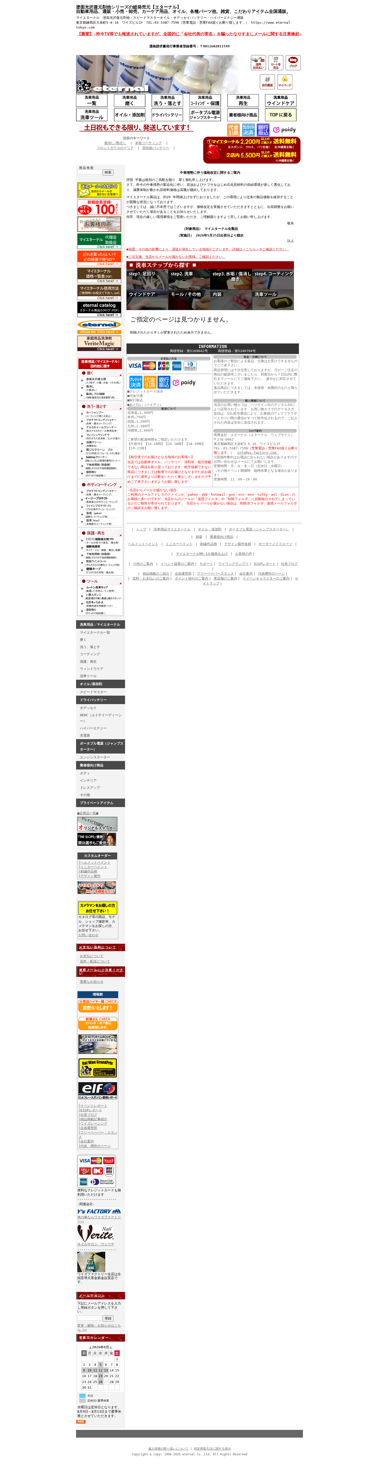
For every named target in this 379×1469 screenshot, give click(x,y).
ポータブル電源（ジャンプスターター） (101, 746)
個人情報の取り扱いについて (168, 1448)
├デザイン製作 (89, 876)
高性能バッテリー (155, 148)
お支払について (91, 956)
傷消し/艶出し (115, 143)
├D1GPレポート (90, 1110)
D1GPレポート (265, 564)
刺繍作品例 (208, 544)
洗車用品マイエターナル (172, 529)
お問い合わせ (88, 935)
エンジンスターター (95, 757)
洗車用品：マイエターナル (100, 624)
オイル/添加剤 (91, 684)
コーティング (90, 654)
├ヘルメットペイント (94, 862)
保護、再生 (88, 661)
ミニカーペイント (179, 544)
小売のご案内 (143, 564)
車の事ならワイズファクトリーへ (99, 1219)
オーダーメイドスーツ (275, 544)
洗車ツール (88, 676)
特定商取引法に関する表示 (212, 1448)
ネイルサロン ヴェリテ (95, 1244)
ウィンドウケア (91, 669)
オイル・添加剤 (209, 529)
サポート (206, 564)
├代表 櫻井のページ (94, 1146)
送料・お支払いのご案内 (151, 578)
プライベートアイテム (96, 803)
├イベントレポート (92, 1106)
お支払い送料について (97, 947)
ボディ (85, 773)
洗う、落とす (90, 647)
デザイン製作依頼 (237, 544)
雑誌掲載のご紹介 (156, 573)
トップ (141, 529)
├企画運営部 (87, 1128)
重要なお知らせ (91, 982)
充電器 (85, 735)
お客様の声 (243, 554)
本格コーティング (148, 143)
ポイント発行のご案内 (191, 578)
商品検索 (86, 168)
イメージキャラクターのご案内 (266, 578)
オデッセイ (88, 708)
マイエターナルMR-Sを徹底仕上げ (202, 554)
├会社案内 (86, 1141)
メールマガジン (92, 1295)
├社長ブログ (87, 1115)
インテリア (88, 780)
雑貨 (199, 537)
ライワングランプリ (233, 564)
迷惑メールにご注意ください (101, 971)
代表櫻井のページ (271, 573)
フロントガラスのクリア (115, 148)
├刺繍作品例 (87, 871)
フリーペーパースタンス (215, 573)
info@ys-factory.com (258, 452)
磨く (83, 640)
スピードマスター (93, 692)
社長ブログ (289, 564)
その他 (85, 795)
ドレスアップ (90, 788)
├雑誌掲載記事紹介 (92, 1119)
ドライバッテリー (93, 700)
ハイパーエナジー (93, 728)
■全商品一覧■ (87, 813)
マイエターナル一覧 (95, 632)
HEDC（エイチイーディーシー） (101, 718)
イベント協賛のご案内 (177, 564)
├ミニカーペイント (92, 867)
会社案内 (246, 573)
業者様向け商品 (91, 765)
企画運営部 (183, 573)
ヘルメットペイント (143, 544)
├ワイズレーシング (92, 1123)
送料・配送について (95, 961)
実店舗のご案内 (225, 578)
